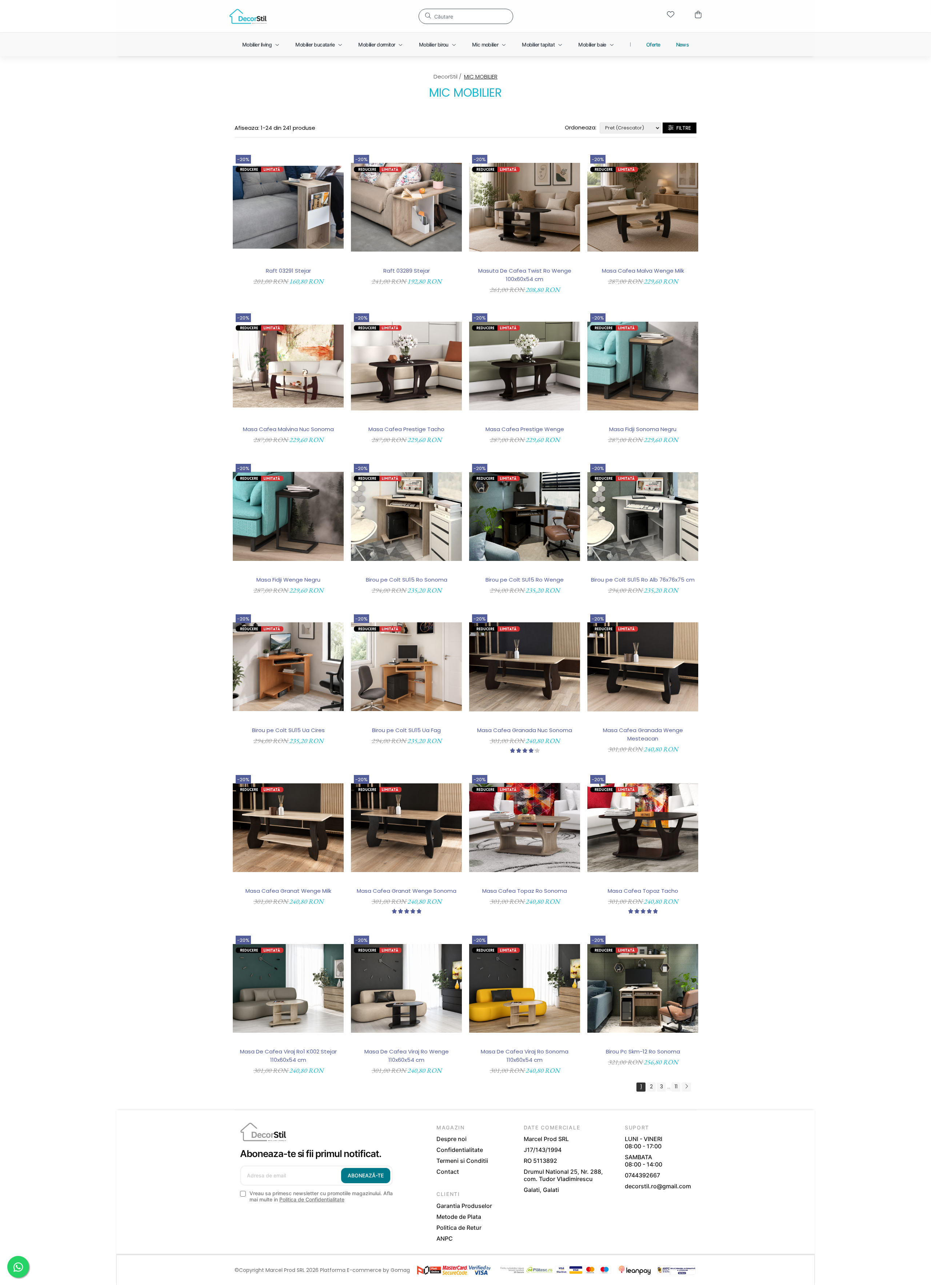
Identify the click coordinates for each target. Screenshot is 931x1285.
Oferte (653, 44)
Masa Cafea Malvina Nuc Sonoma (288, 429)
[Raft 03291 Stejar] (288, 207)
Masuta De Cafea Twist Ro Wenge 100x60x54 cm (524, 275)
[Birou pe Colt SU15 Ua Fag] (406, 666)
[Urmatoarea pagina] (686, 1087)
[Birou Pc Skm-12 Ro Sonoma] (642, 988)
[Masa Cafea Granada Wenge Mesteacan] (642, 666)
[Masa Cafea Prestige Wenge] (524, 365)
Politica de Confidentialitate (311, 1199)
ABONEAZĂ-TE (366, 1175)
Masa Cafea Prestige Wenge (525, 429)
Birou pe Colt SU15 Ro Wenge (525, 579)
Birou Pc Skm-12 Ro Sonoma (643, 1051)
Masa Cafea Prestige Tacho (406, 429)
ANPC (444, 1238)
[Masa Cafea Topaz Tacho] (642, 827)
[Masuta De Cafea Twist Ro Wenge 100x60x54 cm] (524, 207)
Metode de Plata (458, 1216)
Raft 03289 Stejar (406, 270)
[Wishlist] (670, 14)
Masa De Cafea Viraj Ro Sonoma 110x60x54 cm (524, 1056)
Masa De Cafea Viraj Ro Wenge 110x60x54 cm (406, 1056)
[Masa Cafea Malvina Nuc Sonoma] (288, 365)
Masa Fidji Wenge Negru (288, 579)
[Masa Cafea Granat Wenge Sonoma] (406, 827)
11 (676, 1086)
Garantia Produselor (464, 1205)
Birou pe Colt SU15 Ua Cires (288, 730)
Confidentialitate (459, 1149)
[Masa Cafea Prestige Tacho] (406, 365)
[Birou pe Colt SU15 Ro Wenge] (524, 516)
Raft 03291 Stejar (288, 270)
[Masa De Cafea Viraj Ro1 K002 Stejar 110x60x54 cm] (288, 988)
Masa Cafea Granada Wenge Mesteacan (643, 734)
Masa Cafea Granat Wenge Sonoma (406, 891)
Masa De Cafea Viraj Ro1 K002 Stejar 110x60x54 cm (288, 1056)
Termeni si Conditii (462, 1160)
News (682, 44)
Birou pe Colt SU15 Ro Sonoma (406, 579)
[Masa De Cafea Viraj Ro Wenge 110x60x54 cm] (406, 988)
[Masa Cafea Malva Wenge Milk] (642, 207)
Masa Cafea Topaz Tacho (643, 891)
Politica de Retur (459, 1227)
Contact (447, 1171)
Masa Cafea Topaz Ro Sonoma (524, 891)
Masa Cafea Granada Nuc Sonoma (524, 730)
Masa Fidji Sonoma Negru (642, 429)
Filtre (682, 128)
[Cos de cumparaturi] (698, 14)
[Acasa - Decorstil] (248, 16)
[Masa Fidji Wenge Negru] (288, 516)
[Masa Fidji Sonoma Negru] (642, 365)
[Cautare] (428, 16)
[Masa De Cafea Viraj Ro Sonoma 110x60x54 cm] (524, 988)
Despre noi (451, 1139)
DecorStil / (448, 76)
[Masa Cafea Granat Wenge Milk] (288, 827)
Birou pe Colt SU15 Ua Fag (406, 730)
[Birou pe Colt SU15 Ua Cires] (288, 666)
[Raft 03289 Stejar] (406, 207)
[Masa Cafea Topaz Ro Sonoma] (524, 827)
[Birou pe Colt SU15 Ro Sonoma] (406, 516)
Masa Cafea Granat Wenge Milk (288, 891)
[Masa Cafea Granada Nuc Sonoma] (524, 666)
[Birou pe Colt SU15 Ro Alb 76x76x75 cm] (642, 516)
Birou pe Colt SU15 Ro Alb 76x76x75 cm (643, 579)
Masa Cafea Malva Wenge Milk (643, 270)
